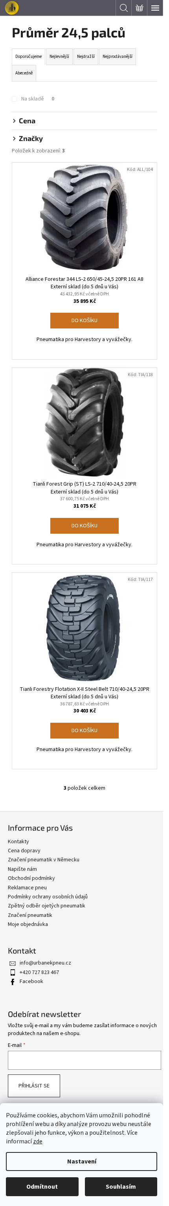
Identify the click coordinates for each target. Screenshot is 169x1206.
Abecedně (24, 73)
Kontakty (18, 842)
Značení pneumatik (30, 915)
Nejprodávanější (117, 56)
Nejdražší (86, 56)
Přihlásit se (34, 1086)
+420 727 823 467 (39, 972)
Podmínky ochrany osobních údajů (48, 897)
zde (37, 1141)
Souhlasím (121, 1186)
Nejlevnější (59, 56)
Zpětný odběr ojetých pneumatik (46, 906)
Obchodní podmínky (31, 878)
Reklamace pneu (27, 888)
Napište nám (22, 869)
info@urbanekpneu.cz (45, 963)
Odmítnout (42, 1186)
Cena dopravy (24, 851)
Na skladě (37, 99)
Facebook (31, 981)
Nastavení (81, 1161)
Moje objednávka (28, 924)
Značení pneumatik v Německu (43, 860)
